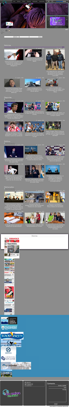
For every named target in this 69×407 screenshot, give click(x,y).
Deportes (29, 1)
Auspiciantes (41, 1)
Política (23, 1)
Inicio (14, 1)
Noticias (18, 1)
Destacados (35, 1)
